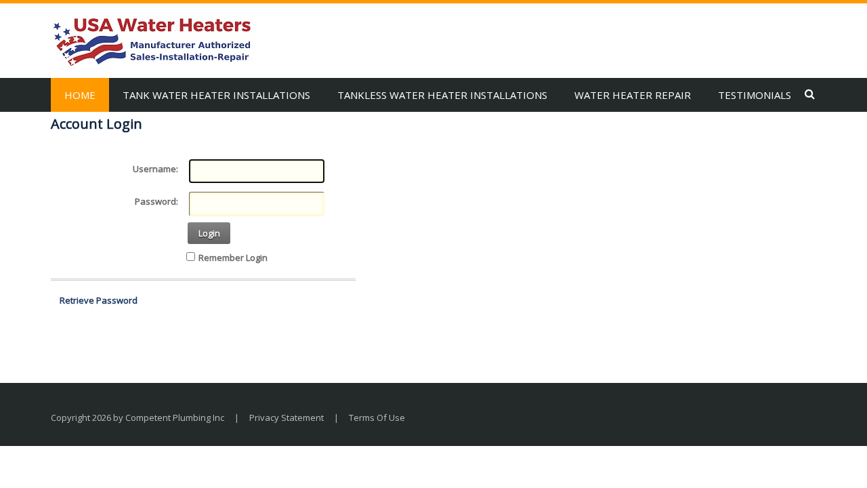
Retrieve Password (99, 300)
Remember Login (233, 257)
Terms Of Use (377, 417)
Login (209, 233)
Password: (156, 201)
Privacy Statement (286, 417)
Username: (155, 169)
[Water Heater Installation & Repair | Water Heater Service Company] (152, 41)
